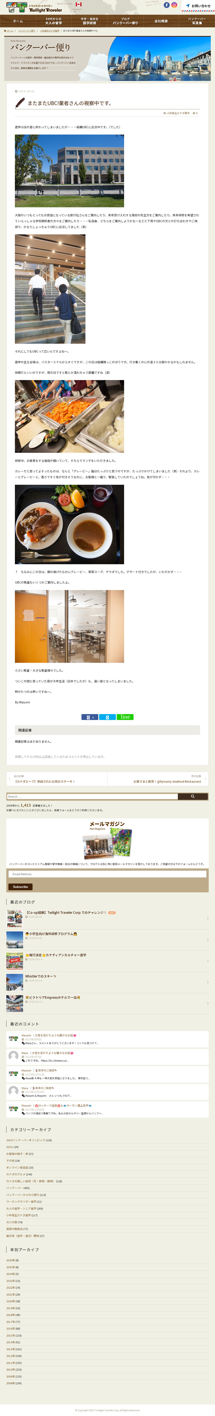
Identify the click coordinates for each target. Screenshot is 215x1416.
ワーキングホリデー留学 (21, 1201)
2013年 (10, 1349)
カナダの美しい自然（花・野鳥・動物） (30, 1181)
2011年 (10, 1363)
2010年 (10, 1369)
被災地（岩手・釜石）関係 (22, 1236)
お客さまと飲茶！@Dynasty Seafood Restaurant (167, 778)
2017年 (10, 1322)
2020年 (10, 1301)
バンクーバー (14, 1188)
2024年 (10, 1274)
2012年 (10, 1356)
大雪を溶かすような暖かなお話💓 (55, 1035)
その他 (10, 1160)
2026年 (10, 1260)
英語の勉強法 (14, 1229)
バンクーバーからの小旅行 (22, 1195)
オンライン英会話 (17, 1167)
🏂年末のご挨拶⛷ (46, 1070)
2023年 (10, 1281)
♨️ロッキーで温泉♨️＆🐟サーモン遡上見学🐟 (63, 1105)
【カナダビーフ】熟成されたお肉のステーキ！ (44, 778)
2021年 (10, 1294)
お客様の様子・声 (17, 1154)
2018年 (10, 1315)
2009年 (10, 1376)
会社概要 (161, 21)
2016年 (10, 1328)
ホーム (18, 21)
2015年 (10, 1335)
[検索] (193, 796)
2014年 (10, 1342)
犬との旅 (11, 1222)
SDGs (9, 1147)
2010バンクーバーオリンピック (25, 1140)
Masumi (26, 1035)
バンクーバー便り (26, 30)
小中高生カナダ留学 (49, 30)
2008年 (10, 1383)
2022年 (10, 1287)
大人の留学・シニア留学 (21, 1208)
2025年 (10, 1267)
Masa (25, 1053)
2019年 (10, 1308)
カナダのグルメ (15, 1174)
